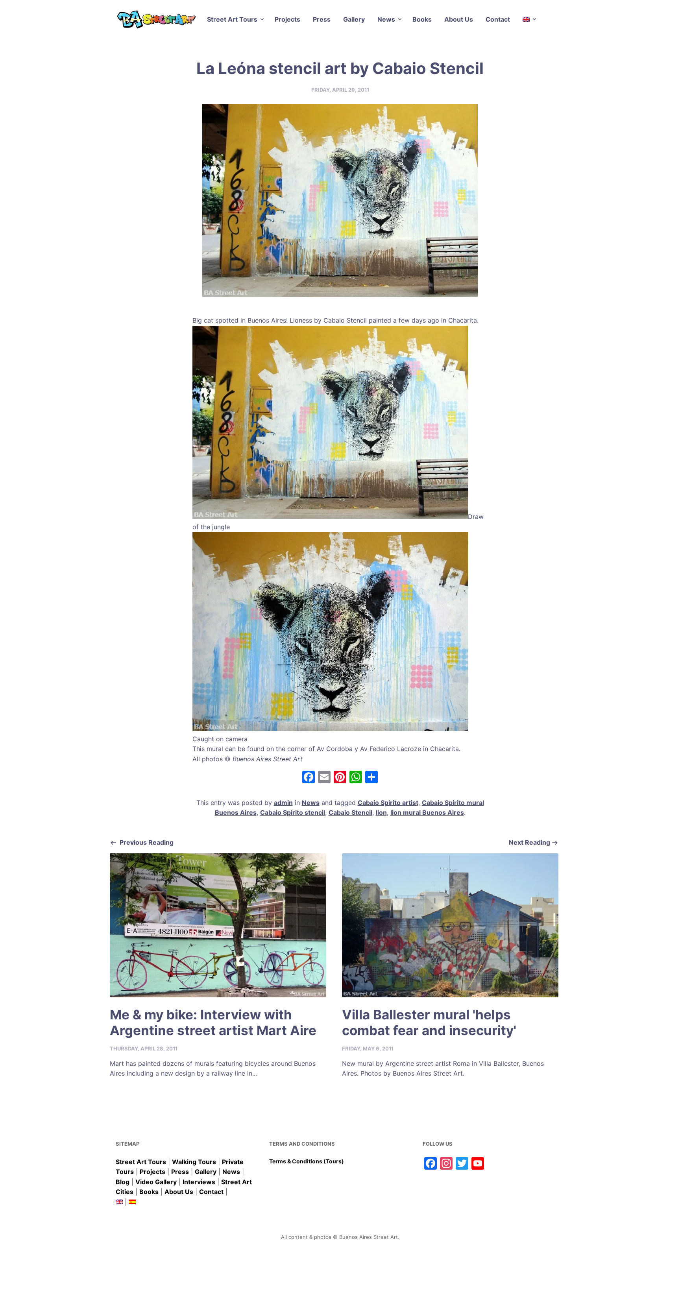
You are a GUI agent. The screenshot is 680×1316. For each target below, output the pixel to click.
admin (283, 803)
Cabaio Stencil (350, 812)
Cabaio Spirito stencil (292, 812)
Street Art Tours (232, 19)
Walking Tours (194, 1162)
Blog (122, 1182)
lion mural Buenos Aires (427, 812)
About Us (458, 19)
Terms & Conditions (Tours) (306, 1161)
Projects (287, 19)
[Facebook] (308, 778)
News (386, 19)
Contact (498, 19)
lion (381, 812)
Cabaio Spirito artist (388, 803)
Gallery (354, 19)
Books (422, 19)
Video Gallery (156, 1182)
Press (322, 19)
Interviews (199, 1182)
